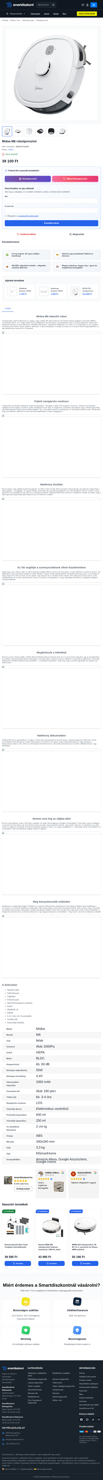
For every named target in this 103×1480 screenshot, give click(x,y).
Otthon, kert (15, 20)
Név (6, 196)
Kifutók (56, 14)
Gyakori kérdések (86, 1398)
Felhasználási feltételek (88, 1387)
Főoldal (5, 20)
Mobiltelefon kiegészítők (37, 1379)
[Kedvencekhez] (29, 1236)
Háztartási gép (28, 20)
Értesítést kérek (51, 223)
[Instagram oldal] (87, 1419)
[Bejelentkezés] (87, 4)
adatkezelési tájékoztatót (28, 216)
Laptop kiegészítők (35, 1383)
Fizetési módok (85, 1380)
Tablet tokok (57, 1383)
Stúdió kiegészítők (60, 1397)
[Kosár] (93, 4)
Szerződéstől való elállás (89, 1405)
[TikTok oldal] (93, 1419)
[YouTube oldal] (99, 1419)
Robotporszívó (42, 20)
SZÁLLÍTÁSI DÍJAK (87, 14)
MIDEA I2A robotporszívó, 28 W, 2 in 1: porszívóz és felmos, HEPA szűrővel (85, 1247)
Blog (64, 14)
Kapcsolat (83, 1391)
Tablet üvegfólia (34, 1386)
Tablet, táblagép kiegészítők (64, 1386)
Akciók (46, 14)
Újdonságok (35, 14)
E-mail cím (9, 206)
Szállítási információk (87, 1377)
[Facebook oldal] (81, 1419)
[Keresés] (53, 5)
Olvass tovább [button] (63, 1194)
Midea (11, 150)
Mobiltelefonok (33, 1397)
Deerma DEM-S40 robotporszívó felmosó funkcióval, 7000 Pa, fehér (49, 1247)
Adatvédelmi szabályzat (88, 1384)
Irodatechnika (58, 1390)
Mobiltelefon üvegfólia (61, 1373)
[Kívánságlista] (82, 4)
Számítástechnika (35, 1390)
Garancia (83, 1401)
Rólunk (82, 1373)
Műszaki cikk (33, 1393)
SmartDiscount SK (86, 1408)
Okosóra (56, 1393)
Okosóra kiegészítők (61, 1379)
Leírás (8, 308)
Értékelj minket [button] (23, 1189)
